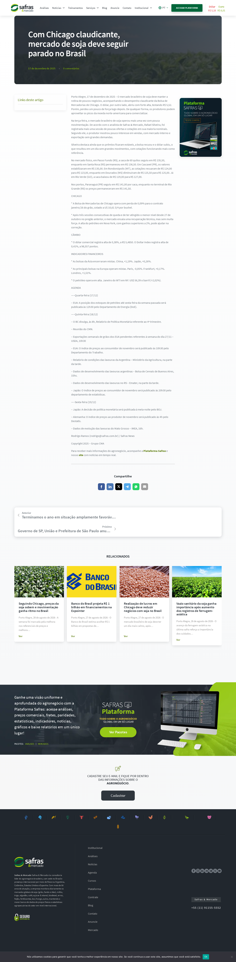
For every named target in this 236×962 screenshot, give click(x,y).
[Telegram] (127, 486)
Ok (205, 956)
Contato (127, 7)
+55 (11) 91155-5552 (206, 908)
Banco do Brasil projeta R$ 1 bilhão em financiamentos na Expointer (91, 607)
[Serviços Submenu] (98, 8)
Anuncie (115, 7)
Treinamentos (75, 7)
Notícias (56, 7)
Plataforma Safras (154, 451)
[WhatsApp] (136, 486)
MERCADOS (43, 744)
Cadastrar (118, 795)
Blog (104, 7)
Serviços (90, 7)
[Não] (231, 957)
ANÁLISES (29, 744)
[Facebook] (101, 486)
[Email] (144, 486)
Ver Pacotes (118, 732)
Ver (20, 636)
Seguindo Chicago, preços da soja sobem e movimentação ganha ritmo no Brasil (39, 607)
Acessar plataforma (187, 7)
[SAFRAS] (22, 8)
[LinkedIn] (110, 486)
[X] (118, 486)
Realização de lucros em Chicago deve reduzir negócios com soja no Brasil (143, 607)
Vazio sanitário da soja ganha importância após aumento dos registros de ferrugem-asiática (196, 608)
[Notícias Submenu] (64, 8)
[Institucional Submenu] (151, 8)
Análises (44, 7)
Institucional (141, 7)
